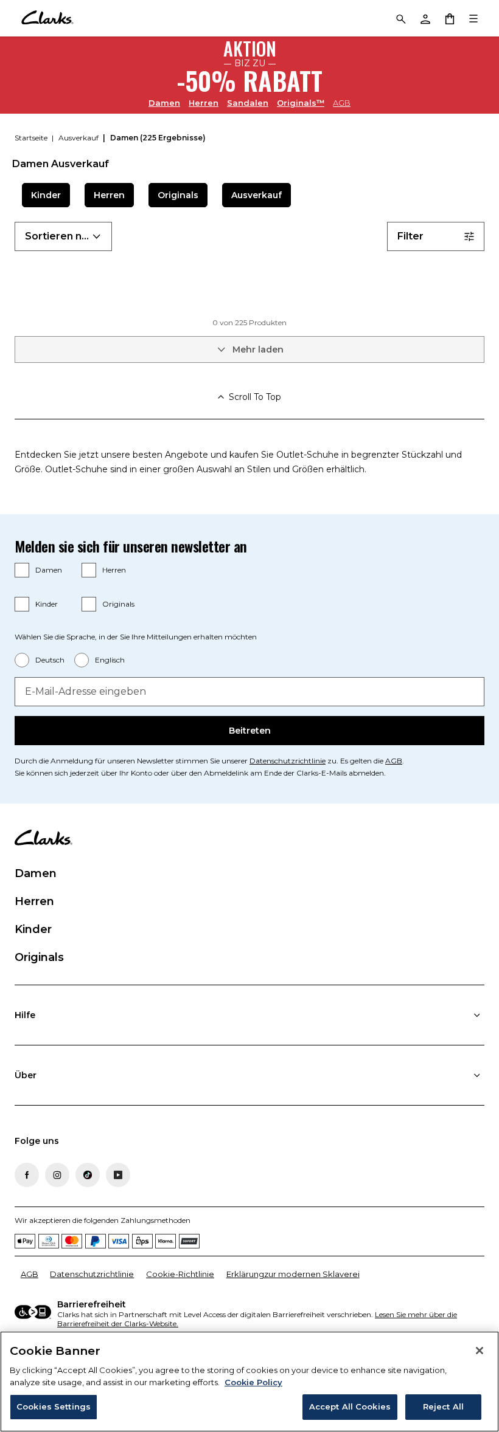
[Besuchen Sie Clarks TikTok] (87, 1175)
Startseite (32, 137)
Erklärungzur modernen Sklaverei (293, 1274)
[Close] (479, 1350)
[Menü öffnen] (473, 18)
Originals (178, 195)
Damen (164, 103)
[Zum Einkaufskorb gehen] (449, 18)
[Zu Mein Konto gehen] (424, 18)
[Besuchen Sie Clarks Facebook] (27, 1175)
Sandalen (247, 103)
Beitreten (250, 730)
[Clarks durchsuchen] (400, 18)
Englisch (110, 659)
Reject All (443, 1406)
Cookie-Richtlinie (180, 1274)
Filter (410, 236)
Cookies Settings (53, 1406)
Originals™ (300, 103)
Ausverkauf (256, 195)
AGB (342, 103)
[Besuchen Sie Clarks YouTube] (118, 1175)
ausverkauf (79, 137)
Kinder (46, 195)
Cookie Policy (253, 1382)
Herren (203, 103)
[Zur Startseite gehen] (47, 18)
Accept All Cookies (350, 1406)
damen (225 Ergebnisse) (158, 137)
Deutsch (50, 659)
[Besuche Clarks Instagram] (57, 1175)
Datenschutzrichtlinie (288, 760)
